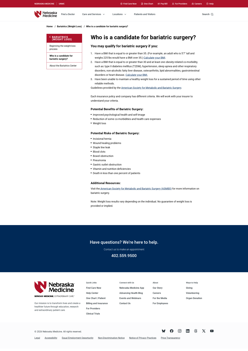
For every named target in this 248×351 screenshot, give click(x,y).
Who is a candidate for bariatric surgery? (107, 26)
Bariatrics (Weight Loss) (69, 26)
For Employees (160, 303)
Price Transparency (170, 338)
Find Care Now (93, 288)
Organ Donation (194, 298)
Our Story (157, 288)
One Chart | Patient (95, 298)
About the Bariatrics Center (63, 65)
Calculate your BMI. (137, 74)
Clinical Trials (93, 313)
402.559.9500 (124, 255)
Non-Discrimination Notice (111, 338)
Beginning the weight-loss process (62, 47)
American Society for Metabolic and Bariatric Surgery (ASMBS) (136, 188)
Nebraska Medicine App (131, 288)
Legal (37, 338)
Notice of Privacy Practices (142, 338)
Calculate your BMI (154, 57)
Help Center (92, 293)
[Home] (45, 14)
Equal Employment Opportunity (77, 338)
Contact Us (124, 303)
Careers (157, 293)
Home (49, 26)
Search (206, 14)
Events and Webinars (130, 298)
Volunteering (192, 293)
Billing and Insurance (97, 303)
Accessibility (51, 338)
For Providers (93, 308)
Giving (189, 288)
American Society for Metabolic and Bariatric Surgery (151, 87)
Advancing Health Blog (131, 293)
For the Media (160, 298)
